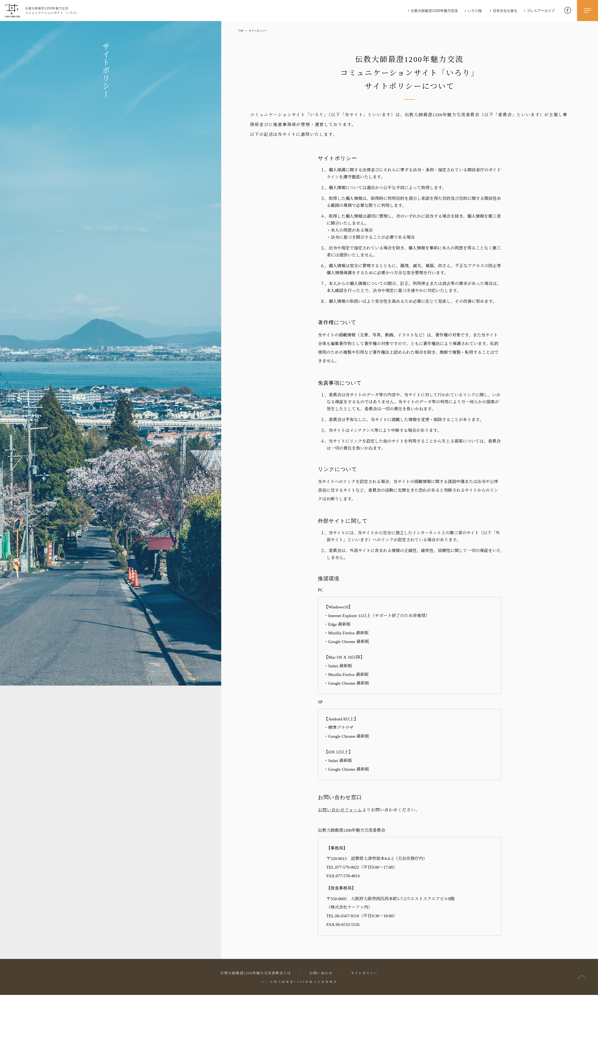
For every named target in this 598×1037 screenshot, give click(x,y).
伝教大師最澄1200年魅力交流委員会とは (255, 973)
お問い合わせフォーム (340, 810)
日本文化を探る (505, 10)
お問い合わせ (320, 973)
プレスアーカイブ (541, 10)
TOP (240, 30)
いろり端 (475, 10)
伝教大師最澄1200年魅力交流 (434, 10)
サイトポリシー (364, 973)
